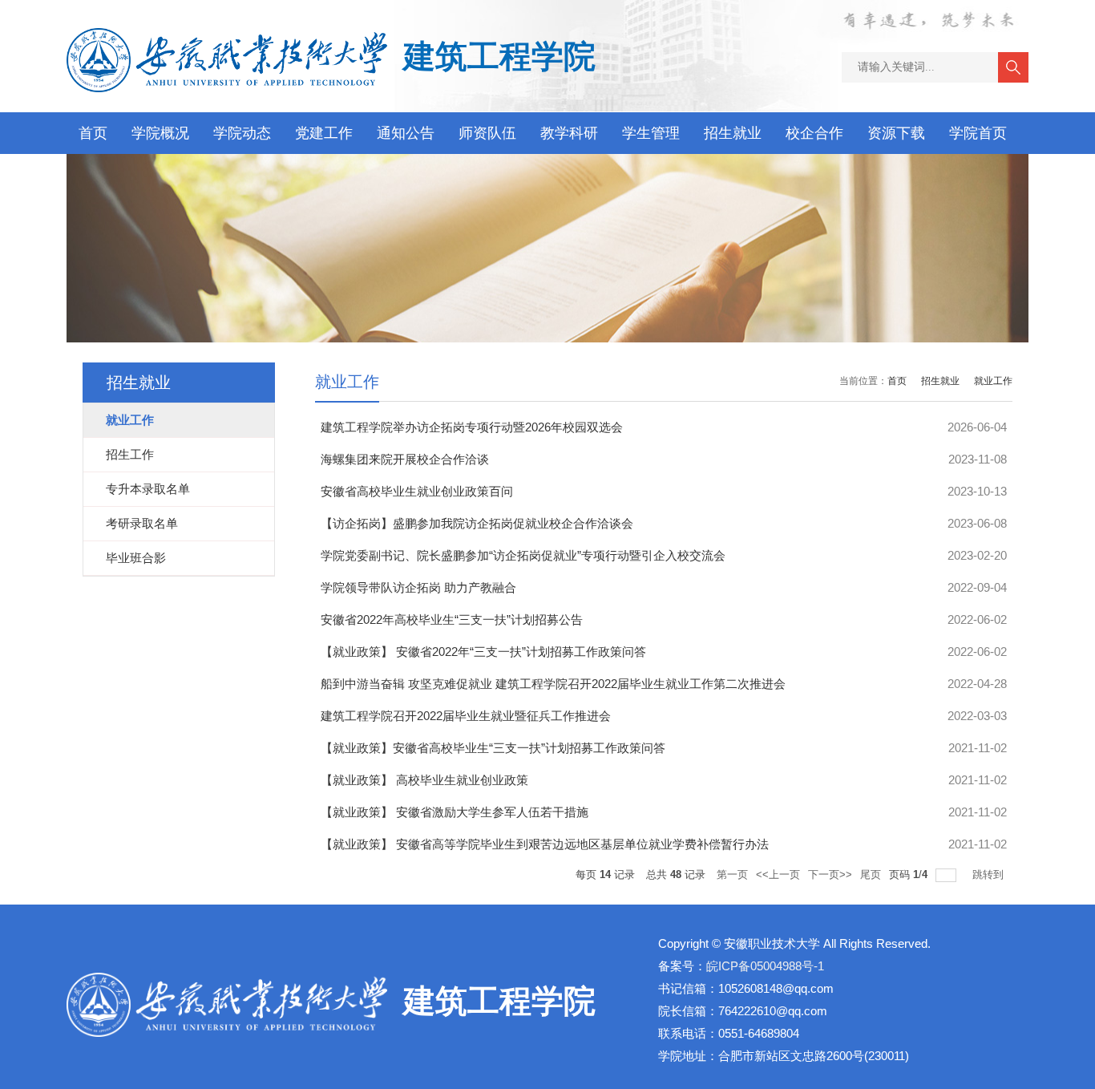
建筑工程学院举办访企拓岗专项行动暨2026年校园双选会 (472, 427)
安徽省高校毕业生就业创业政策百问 (417, 491)
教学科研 (569, 133)
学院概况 (160, 133)
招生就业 (733, 133)
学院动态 (242, 133)
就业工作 (993, 381)
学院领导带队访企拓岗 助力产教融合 (418, 587)
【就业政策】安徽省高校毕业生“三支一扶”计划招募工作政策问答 (493, 748)
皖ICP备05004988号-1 (765, 966)
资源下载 (896, 133)
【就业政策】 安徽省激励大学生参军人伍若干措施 (454, 812)
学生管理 (651, 133)
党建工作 (324, 133)
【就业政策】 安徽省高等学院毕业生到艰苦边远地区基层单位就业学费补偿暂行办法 (545, 844)
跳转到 (989, 874)
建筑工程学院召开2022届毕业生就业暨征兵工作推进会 (466, 716)
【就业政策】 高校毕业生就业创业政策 (424, 780)
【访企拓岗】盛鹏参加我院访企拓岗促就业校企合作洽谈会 (477, 523)
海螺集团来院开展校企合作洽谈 (405, 459)
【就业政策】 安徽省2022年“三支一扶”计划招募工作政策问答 (483, 651)
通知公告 (405, 133)
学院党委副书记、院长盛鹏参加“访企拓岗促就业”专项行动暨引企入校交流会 (523, 555)
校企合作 (814, 133)
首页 (93, 133)
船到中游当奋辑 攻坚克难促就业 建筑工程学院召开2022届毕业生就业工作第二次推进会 (553, 683)
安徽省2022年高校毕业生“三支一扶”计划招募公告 (452, 619)
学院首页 (978, 133)
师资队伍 (487, 133)
